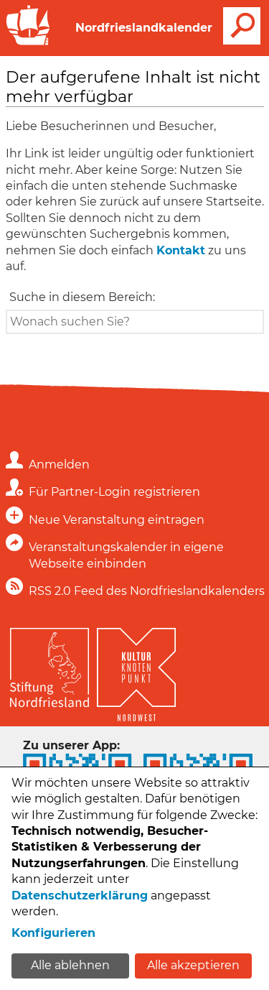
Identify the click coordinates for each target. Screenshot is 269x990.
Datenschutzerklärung (79, 895)
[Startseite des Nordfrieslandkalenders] (28, 43)
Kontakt (180, 250)
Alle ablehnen (70, 965)
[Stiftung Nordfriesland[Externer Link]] (49, 664)
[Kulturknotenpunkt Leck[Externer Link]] (136, 671)
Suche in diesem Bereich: (82, 297)
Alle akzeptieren (193, 965)
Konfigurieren (53, 933)
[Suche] (241, 26)
